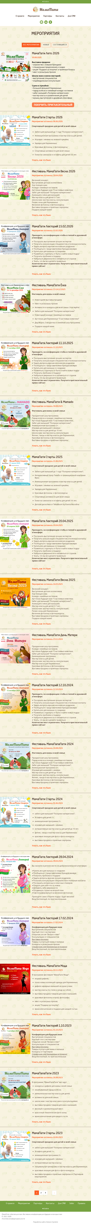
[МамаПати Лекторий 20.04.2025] (15, 549)
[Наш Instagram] (41, 22)
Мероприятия (34, 16)
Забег (71, 1203)
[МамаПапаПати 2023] (15, 1101)
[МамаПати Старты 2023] (15, 1161)
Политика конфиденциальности (13, 1219)
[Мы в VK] (46, 22)
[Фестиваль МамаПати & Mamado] (15, 430)
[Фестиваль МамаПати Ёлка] (15, 313)
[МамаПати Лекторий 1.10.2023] (15, 1053)
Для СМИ (71, 16)
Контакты (60, 16)
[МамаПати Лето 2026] (15, 81)
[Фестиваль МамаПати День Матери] (15, 663)
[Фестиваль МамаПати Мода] (15, 994)
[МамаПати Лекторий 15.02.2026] (15, 254)
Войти (46, 1)
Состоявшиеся (60, 45)
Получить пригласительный (53, 104)
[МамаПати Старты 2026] (15, 145)
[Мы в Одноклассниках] (50, 22)
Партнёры (47, 16)
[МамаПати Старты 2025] (15, 485)
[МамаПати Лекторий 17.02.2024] (15, 946)
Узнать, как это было (41, 160)
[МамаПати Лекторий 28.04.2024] (15, 892)
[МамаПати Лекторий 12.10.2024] (15, 713)
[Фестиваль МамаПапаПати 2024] (15, 772)
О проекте (20, 16)
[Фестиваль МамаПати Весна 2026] (15, 199)
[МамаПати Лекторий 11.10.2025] (15, 371)
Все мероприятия (31, 45)
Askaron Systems (52, 1222)
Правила (81, 1203)
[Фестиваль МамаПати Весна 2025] (15, 608)
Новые (46, 45)
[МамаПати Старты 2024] (15, 827)
